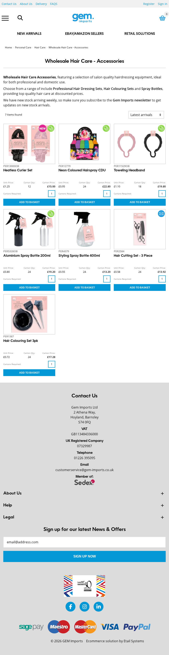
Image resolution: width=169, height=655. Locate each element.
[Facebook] (70, 606)
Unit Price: (8, 182)
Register (149, 4)
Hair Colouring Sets (119, 88)
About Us (26, 4)
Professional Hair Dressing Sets (77, 88)
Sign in (162, 4)
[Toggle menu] (5, 18)
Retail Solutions (139, 34)
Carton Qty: (29, 182)
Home (8, 47)
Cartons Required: (12, 193)
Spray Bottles (151, 88)
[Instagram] (84, 606)
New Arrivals (29, 34)
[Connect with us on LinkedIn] (98, 606)
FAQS (53, 4)
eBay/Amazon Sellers (84, 34)
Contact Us (9, 4)
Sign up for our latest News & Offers (84, 529)
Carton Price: (48, 182)
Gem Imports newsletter (132, 100)
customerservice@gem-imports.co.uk (84, 470)
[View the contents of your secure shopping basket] (162, 18)
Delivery (41, 4)
